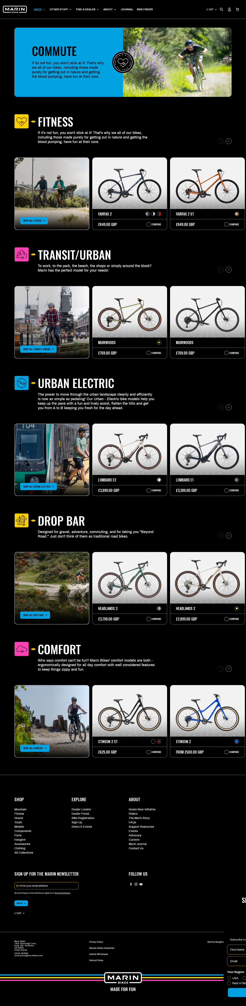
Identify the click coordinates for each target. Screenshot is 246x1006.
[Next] (229, 141)
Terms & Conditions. (63, 893)
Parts (17, 835)
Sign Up (77, 822)
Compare (154, 224)
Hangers (20, 839)
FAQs (132, 822)
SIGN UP (19, 903)
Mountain (20, 809)
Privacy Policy (96, 942)
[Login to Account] (229, 9)
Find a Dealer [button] (85, 9)
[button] (237, 9)
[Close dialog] (238, 872)
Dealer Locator (81, 809)
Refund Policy (96, 960)
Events (133, 831)
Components (22, 831)
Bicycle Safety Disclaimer (101, 948)
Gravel (18, 818)
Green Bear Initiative (142, 809)
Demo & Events (82, 826)
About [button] (108, 9)
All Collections (23, 852)
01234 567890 (21, 953)
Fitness (19, 813)
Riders (133, 813)
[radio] (147, 214)
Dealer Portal (80, 813)
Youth (18, 822)
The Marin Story (139, 818)
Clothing (19, 848)
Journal (127, 9)
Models (19, 826)
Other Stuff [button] (59, 9)
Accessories (22, 844)
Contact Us (136, 848)
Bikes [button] (38, 9)
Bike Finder (145, 9)
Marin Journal (138, 844)
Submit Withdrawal (98, 954)
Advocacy (135, 835)
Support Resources (141, 826)
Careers (134, 839)
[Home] (15, 9)
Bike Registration (83, 818)
